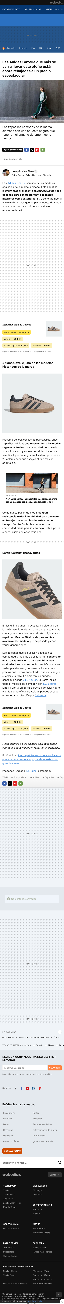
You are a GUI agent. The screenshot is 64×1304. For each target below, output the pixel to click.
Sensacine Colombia (42, 1279)
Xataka (6, 1190)
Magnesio (10, 48)
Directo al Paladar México (15, 1283)
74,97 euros (30, 679)
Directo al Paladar (11, 1228)
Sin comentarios (14, 149)
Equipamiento (20, 777)
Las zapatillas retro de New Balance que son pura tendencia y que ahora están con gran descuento (31, 759)
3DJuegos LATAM (41, 1271)
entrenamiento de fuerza (45, 1130)
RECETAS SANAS (33, 9)
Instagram (33, 1087)
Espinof (36, 1213)
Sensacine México (41, 1275)
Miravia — (13, 339)
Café (58, 48)
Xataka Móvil (9, 1194)
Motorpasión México (42, 1283)
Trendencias (9, 1247)
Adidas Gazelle (16, 183)
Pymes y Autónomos (42, 1252)
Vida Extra (37, 1194)
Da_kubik (31, 770)
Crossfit (40, 1045)
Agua (49, 48)
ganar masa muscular (43, 1141)
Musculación (9, 1113)
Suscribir (54, 1068)
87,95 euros (49, 683)
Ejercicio (23, 48)
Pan (33, 48)
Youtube (27, 1087)
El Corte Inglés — (16, 345)
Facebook (26, 150)
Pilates (51, 1045)
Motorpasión (39, 1228)
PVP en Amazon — (16, 332)
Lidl (40, 48)
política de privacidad (42, 1074)
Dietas (6, 1124)
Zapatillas (49, 777)
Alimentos (37, 1118)
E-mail (42, 150)
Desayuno (8, 1130)
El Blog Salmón (39, 1247)
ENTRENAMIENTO (11, 9)
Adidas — (41, 345)
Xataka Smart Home (12, 1203)
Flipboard (37, 150)
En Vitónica (11, 496)
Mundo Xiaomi (9, 1207)
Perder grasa (39, 1135)
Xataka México (10, 1271)
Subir (53, 1175)
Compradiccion (10, 1256)
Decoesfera (8, 1252)
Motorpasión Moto (41, 1232)
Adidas (35, 777)
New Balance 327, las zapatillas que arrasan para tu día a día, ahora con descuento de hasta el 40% (31, 500)
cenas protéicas (11, 1141)
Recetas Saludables (42, 1124)
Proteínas (7, 1118)
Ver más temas (12, 1151)
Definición (8, 1135)
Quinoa (28, 1045)
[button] (24, 171)
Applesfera (8, 1198)
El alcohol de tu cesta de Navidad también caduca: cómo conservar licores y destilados (34, 1037)
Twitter (32, 150)
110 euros (40, 695)
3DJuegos (37, 1190)
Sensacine (37, 1209)
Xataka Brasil (9, 1275)
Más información (35, 1301)
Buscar (60, 1162)
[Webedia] (57, 2)
